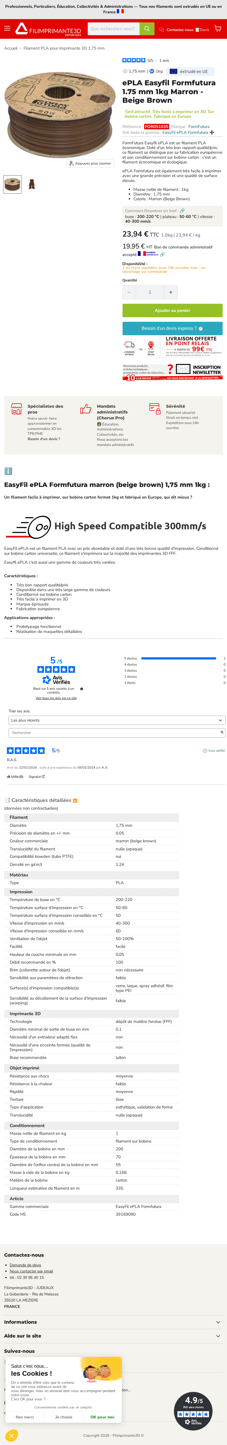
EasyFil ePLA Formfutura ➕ (188, 132)
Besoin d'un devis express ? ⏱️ (172, 328)
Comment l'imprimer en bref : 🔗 (155, 211)
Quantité (129, 280)
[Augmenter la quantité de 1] (171, 292)
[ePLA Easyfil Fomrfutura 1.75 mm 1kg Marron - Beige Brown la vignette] (32, 184)
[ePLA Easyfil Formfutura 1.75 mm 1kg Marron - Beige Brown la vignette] (12, 184)
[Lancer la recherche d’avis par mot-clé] (222, 733)
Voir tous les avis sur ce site (56, 698)
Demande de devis (25, 1265)
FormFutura (199, 126)
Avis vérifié (216, 750)
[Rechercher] (147, 28)
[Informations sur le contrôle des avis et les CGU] (81, 689)
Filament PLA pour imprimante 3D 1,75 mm (64, 48)
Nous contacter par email (31, 1271)
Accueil (10, 48)
